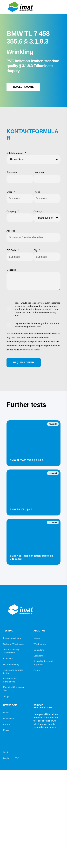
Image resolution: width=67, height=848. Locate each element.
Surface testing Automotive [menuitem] (11, 651)
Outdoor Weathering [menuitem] (13, 644)
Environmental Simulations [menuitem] (10, 680)
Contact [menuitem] (37, 670)
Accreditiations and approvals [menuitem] (43, 663)
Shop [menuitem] (6, 696)
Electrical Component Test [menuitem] (14, 689)
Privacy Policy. (32, 349)
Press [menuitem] (6, 730)
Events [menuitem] (6, 724)
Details (33, 459)
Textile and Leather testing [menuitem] (13, 671)
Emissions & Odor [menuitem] (12, 638)
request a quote (23, 87)
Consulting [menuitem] (39, 650)
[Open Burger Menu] (62, 7)
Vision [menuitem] (37, 638)
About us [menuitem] (39, 631)
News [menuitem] (6, 712)
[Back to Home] (21, 12)
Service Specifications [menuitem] (43, 706)
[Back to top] (60, 841)
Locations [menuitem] (38, 655)
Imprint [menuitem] (6, 758)
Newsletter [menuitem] (8, 718)
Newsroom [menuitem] (10, 705)
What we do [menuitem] (40, 644)
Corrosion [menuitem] (8, 658)
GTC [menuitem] (17, 758)
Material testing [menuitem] (11, 664)
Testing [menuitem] (8, 631)
